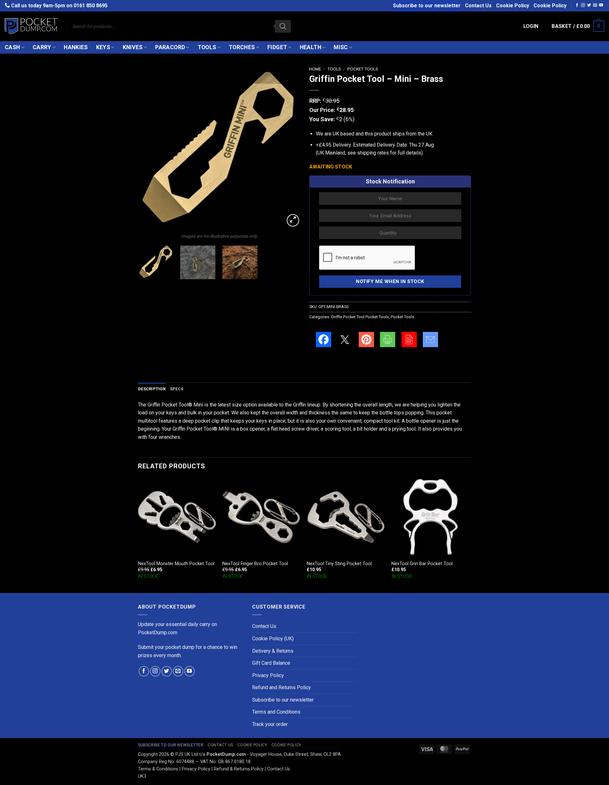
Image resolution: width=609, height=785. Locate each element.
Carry (42, 47)
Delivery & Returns (272, 651)
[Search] (283, 26)
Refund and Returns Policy (281, 687)
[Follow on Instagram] (583, 5)
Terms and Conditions (276, 712)
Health (310, 47)
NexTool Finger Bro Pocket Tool (255, 563)
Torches (242, 47)
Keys (103, 47)
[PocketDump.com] (31, 26)
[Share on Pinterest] (366, 339)
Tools (207, 47)
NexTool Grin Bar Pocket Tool (422, 563)
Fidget (277, 47)
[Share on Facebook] (323, 339)
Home (315, 68)
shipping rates (373, 153)
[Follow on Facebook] (577, 5)
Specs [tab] (176, 388)
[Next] (288, 147)
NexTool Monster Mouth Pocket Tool (176, 563)
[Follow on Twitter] (589, 5)
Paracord (170, 47)
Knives (133, 47)
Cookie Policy (512, 6)
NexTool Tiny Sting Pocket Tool (339, 563)
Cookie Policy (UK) (273, 639)
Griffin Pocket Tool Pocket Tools (360, 316)
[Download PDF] (409, 339)
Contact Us (478, 6)
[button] (531, 26)
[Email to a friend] (430, 339)
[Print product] (387, 339)
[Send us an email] (595, 5)
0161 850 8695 (91, 6)
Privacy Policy (268, 675)
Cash (12, 47)
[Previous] (149, 147)
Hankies (76, 47)
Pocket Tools (362, 68)
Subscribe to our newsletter (427, 6)
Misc (341, 47)
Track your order (270, 724)
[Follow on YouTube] (601, 5)
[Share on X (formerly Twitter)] (344, 339)
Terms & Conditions (158, 769)
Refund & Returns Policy (239, 769)
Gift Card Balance (271, 663)
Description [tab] (152, 388)
